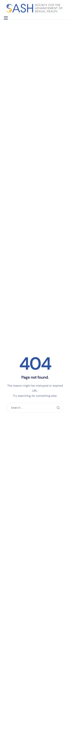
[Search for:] (35, 408)
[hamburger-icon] (6, 18)
